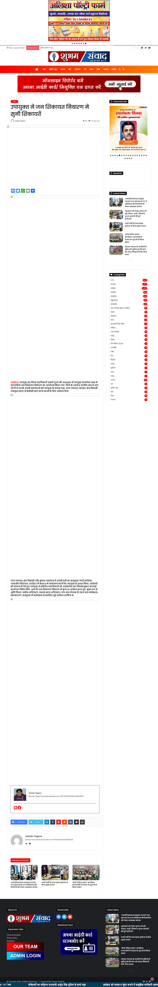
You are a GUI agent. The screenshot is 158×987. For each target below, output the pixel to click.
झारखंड (113, 280)
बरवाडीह (114, 300)
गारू (112, 316)
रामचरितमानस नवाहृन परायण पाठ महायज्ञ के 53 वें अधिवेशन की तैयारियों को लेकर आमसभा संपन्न (24, 884)
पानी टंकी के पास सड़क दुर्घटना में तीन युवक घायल (54, 883)
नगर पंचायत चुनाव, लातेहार (120, 304)
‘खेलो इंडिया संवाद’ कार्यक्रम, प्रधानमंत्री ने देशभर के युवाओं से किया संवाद (84, 884)
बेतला (113, 336)
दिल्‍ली (113, 356)
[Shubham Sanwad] (79, 56)
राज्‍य (44, 69)
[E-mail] (16, 808)
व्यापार (91, 69)
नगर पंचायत (115, 328)
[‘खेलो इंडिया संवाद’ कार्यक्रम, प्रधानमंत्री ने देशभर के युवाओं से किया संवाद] (85, 872)
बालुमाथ (114, 292)
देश (112, 352)
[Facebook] (19, 808)
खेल (70, 69)
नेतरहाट (114, 312)
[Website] (26, 843)
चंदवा (113, 308)
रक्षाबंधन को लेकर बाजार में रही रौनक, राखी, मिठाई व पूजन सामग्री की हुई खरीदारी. (135, 211)
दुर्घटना (113, 364)
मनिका (113, 324)
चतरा (112, 368)
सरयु (112, 332)
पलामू (112, 360)
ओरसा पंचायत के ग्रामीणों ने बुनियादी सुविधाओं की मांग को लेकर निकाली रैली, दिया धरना (66, 48)
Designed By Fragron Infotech (52, 981)
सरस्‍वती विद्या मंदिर (117, 320)
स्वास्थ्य (105, 69)
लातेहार (114, 69)
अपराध (62, 69)
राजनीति (113, 344)
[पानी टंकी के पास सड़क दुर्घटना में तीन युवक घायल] (55, 872)
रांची (112, 348)
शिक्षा (98, 69)
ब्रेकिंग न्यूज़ (53, 69)
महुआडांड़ (114, 296)
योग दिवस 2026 (117, 340)
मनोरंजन (77, 69)
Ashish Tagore (20, 121)
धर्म (85, 69)
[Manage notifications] (152, 979)
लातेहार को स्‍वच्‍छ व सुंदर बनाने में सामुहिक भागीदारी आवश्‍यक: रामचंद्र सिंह (108, 984)
